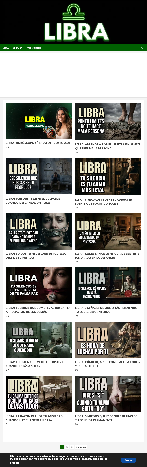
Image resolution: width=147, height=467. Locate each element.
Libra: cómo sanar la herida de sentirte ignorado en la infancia (107, 256)
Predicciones (33, 48)
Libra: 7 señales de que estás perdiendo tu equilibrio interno (106, 310)
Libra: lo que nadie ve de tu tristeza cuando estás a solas (35, 364)
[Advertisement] (73, 73)
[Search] (142, 48)
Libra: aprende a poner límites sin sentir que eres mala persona (108, 146)
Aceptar (128, 460)
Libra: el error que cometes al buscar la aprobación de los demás (38, 310)
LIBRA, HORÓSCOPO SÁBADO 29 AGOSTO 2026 (38, 143)
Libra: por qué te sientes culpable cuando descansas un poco (33, 201)
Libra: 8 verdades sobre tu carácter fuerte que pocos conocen (103, 201)
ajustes (15, 463)
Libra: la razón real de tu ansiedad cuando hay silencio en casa (34, 418)
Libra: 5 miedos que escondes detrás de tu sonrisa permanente (106, 418)
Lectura (17, 48)
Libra (6, 48)
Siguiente (81, 447)
